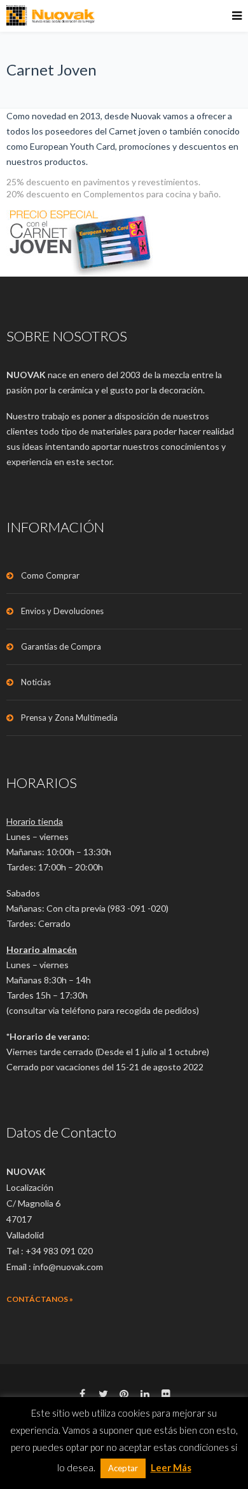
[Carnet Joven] (124, 238)
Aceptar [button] (123, 1468)
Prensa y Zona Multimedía (69, 717)
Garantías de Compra (61, 646)
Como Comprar (50, 575)
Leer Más (171, 1467)
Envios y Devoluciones (62, 611)
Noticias (36, 682)
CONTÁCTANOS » (39, 1299)
